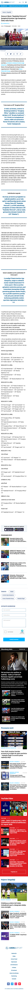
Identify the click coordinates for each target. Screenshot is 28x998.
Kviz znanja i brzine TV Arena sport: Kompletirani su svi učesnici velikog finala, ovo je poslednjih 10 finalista (18, 766)
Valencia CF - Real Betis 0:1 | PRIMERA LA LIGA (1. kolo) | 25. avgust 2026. (18, 831)
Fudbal (11, 591)
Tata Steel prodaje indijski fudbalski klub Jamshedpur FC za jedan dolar (18, 701)
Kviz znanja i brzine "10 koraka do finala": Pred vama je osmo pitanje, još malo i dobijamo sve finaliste (18, 787)
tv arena (8, 988)
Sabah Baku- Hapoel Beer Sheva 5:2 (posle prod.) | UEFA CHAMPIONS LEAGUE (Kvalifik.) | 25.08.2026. (18, 864)
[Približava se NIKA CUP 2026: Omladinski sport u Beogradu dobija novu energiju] (14, 892)
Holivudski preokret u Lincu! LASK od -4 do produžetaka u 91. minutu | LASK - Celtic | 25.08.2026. (18, 843)
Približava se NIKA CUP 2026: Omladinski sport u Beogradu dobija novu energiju (13, 905)
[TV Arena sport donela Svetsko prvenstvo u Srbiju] (5, 776)
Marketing (14, 976)
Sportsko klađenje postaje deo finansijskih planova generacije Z (17, 710)
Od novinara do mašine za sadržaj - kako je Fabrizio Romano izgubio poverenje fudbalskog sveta (11, 675)
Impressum (14, 962)
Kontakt (14, 979)
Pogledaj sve (22, 649)
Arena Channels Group (8, 598)
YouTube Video (7, 798)
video (14, 956)
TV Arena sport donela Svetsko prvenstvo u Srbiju (17, 776)
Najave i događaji (6, 12)
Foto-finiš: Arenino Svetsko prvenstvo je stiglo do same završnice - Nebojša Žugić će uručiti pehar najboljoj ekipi (14, 754)
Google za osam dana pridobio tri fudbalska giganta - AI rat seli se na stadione (17, 693)
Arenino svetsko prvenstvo (8, 748)
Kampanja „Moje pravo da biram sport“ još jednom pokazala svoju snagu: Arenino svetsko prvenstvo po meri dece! (18, 577)
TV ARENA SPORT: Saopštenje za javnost (18, 935)
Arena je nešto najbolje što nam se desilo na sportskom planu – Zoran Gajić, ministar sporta (18, 926)
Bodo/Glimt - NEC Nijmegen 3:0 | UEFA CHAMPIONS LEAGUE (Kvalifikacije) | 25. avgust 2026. (18, 853)
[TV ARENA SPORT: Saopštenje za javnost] (5, 936)
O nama (14, 967)
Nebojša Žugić (21, 598)
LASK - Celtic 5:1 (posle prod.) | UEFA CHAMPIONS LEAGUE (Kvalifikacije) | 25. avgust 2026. (13, 823)
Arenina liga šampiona (8, 595)
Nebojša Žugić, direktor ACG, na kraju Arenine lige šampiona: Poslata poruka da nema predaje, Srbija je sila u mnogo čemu (18, 564)
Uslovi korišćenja (14, 973)
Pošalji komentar (14, 639)
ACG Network (14, 964)
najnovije (14, 953)
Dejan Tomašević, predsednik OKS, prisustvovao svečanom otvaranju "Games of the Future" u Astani (18, 915)
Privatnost (14, 970)
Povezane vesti (6, 535)
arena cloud (14, 959)
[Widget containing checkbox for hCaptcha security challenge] (14, 632)
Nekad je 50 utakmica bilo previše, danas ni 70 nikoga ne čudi (18, 718)
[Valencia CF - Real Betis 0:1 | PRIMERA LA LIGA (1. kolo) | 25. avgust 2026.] (5, 831)
